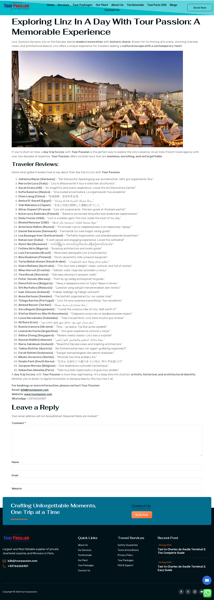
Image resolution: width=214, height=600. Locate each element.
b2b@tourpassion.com (35, 389)
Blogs (173, 5)
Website (17, 488)
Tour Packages (82, 5)
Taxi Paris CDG (157, 5)
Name (15, 462)
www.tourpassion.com (38, 394)
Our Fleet (102, 5)
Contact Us (112, 10)
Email (15, 475)
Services (63, 5)
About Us (117, 5)
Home (50, 5)
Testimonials (135, 5)
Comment (19, 423)
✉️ (207, 580)
